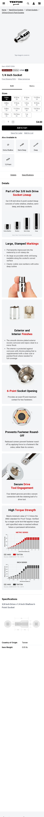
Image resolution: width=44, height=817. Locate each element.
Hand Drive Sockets (16, 10)
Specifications (28, 175)
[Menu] (4, 3)
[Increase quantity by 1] (13, 121)
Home (4, 10)
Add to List (28, 133)
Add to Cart (22, 128)
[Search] (28, 3)
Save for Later (16, 133)
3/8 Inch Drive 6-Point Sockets (13, 13)
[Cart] (39, 3)
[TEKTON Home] (16, 3)
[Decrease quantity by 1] (3, 121)
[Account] (33, 3)
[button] (22, 36)
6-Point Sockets (32, 10)
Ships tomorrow (24, 79)
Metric (32, 86)
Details (13, 175)
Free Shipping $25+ (9, 79)
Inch (12, 86)
